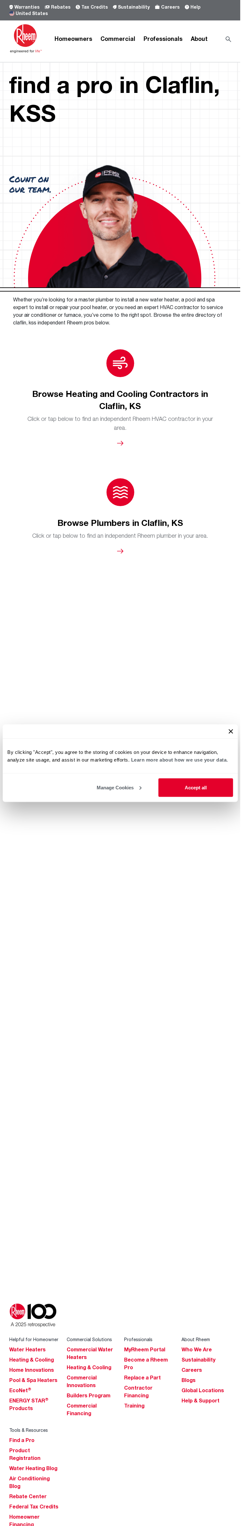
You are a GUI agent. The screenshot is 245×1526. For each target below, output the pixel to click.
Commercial (117, 38)
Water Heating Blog (33, 1468)
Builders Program (88, 1395)
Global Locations (203, 1390)
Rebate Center (28, 1496)
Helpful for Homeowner (33, 1339)
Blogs (189, 1380)
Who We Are (197, 1349)
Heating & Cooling (31, 1359)
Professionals (163, 38)
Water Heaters (27, 1349)
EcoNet (20, 1390)
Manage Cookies (115, 787)
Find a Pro (21, 1440)
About (199, 38)
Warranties (27, 7)
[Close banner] (230, 731)
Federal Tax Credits (33, 1506)
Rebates (61, 7)
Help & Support (200, 1400)
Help (195, 7)
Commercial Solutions (89, 1339)
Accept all (196, 787)
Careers (170, 7)
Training (134, 1405)
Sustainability (134, 7)
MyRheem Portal (144, 1349)
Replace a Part (142, 1377)
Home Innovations (31, 1370)
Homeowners (73, 38)
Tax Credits (94, 7)
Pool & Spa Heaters (33, 1380)
